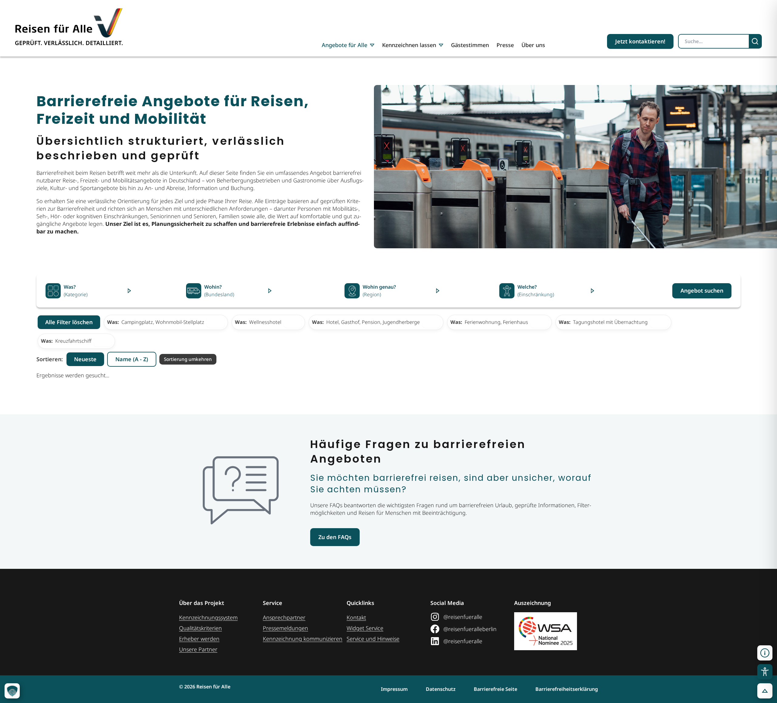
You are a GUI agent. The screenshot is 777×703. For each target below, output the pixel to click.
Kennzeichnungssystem (208, 617)
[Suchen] (755, 41)
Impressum (394, 689)
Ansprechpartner (284, 617)
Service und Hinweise (373, 638)
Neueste (85, 359)
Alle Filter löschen (69, 322)
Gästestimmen (470, 45)
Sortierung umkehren (188, 359)
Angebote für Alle (344, 45)
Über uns (533, 45)
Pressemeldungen (285, 628)
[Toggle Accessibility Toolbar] (765, 672)
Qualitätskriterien (200, 628)
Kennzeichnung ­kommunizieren (302, 638)
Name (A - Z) (131, 359)
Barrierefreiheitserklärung (566, 689)
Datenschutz (441, 689)
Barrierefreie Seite (495, 689)
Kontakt (356, 617)
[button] (764, 653)
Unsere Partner (198, 649)
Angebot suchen (701, 290)
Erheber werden (199, 638)
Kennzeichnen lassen (409, 45)
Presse (505, 45)
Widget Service (365, 628)
